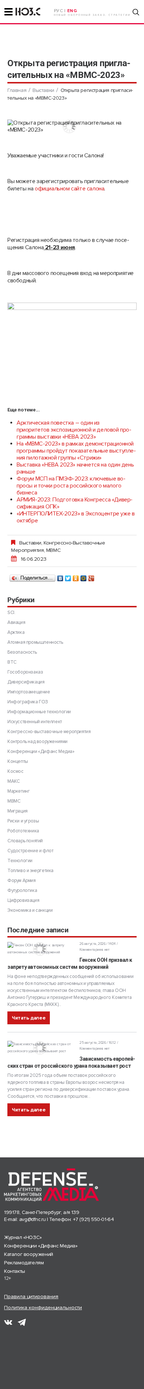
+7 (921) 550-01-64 (93, 1219)
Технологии (19, 861)
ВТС (12, 662)
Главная (16, 90)
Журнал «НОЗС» (23, 1237)
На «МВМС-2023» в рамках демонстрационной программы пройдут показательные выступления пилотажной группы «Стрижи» (76, 450)
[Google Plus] (91, 576)
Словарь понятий (25, 841)
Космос (15, 771)
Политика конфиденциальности (43, 1307)
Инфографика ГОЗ (27, 702)
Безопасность (22, 652)
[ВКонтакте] (60, 576)
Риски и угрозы (23, 821)
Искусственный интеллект (34, 722)
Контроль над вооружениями (37, 742)
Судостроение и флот (30, 851)
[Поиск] (136, 12)
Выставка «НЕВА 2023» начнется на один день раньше (75, 468)
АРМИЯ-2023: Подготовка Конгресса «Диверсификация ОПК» (75, 503)
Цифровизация (23, 900)
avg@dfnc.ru (32, 1219)
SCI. (11, 612)
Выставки (43, 90)
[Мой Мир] (84, 576)
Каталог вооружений (28, 1254)
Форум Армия (21, 880)
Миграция (17, 811)
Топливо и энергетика (30, 871)
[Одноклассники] (76, 576)
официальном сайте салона (69, 188)
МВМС (53, 550)
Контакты (14, 1271)
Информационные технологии (39, 712)
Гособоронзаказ (25, 672)
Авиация (16, 622)
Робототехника (23, 831)
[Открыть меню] (8, 11)
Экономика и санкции (29, 910)
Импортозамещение (28, 692)
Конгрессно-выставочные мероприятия (48, 732)
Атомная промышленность (35, 642)
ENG (72, 11)
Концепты (17, 761)
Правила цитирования (31, 1296)
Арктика (15, 632)
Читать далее (28, 1018)
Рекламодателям (24, 1263)
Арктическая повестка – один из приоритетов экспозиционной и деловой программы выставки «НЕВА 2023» (74, 429)
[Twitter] (68, 576)
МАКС (13, 781)
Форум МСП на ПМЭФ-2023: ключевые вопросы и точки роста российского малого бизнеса (71, 485)
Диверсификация (25, 682)
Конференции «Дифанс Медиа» (41, 751)
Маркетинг (18, 791)
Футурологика (22, 890)
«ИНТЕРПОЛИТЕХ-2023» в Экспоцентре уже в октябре (75, 517)
